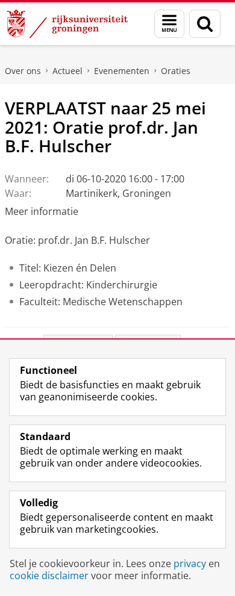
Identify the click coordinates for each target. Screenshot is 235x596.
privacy (190, 563)
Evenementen (121, 70)
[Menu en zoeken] (169, 24)
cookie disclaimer (49, 576)
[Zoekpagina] (205, 24)
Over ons (23, 70)
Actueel (67, 70)
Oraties (175, 70)
